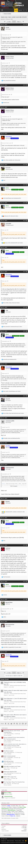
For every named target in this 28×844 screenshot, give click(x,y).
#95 (26, 517)
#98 (26, 599)
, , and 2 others (14, 242)
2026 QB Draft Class (8, 761)
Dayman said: (5, 527)
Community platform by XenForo (13, 842)
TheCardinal (4, 811)
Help (23, 840)
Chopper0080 (19, 810)
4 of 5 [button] (14, 21)
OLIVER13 (3, 814)
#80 (26, 133)
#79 (26, 107)
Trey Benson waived (8, 750)
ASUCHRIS (8, 813)
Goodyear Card (15, 807)
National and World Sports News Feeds (18, 685)
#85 (26, 247)
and (9, 359)
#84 (26, 220)
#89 (26, 364)
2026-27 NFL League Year (10, 776)
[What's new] (24, 10)
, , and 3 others (11, 216)
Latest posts (5, 728)
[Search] (26, 10)
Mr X (20, 805)
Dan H (16, 811)
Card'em (13, 811)
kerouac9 (22, 813)
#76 (26, 24)
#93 (26, 464)
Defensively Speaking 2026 (10, 771)
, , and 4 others (12, 391)
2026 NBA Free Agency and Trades (12, 766)
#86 (26, 271)
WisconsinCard (17, 808)
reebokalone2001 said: (7, 608)
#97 (26, 581)
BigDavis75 (17, 814)
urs (12, 813)
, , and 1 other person (11, 160)
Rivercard (11, 808)
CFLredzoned (16, 813)
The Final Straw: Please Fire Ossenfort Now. (14, 782)
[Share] (24, 25)
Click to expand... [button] (14, 486)
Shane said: (4, 373)
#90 (26, 395)
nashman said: (5, 63)
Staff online (4, 790)
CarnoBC (23, 814)
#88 (26, 331)
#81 (26, 164)
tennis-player (9, 807)
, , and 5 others (13, 413)
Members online (5, 803)
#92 (26, 442)
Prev (9, 21)
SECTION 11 (4, 810)
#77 (26, 53)
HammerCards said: (6, 94)
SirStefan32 (4, 805)
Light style (4, 838)
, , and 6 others (12, 647)
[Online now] (4, 170)
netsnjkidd (13, 805)
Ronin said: (4, 230)
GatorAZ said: (5, 427)
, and (9, 80)
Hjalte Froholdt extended (9, 756)
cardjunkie (18, 815)
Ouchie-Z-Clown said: (6, 143)
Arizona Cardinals (7, 735)
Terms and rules (10, 840)
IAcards (9, 811)
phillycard (3, 813)
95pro (17, 805)
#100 (26, 651)
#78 (26, 85)
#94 (26, 498)
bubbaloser (21, 811)
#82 (26, 184)
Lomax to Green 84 (5, 815)
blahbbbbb (24, 830)
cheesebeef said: (5, 34)
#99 (26, 621)
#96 (26, 545)
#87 (26, 307)
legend (22, 808)
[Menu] (2, 10)
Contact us (3, 840)
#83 (26, 202)
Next (18, 21)
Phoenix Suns (7, 769)
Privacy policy (18, 840)
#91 (26, 417)
